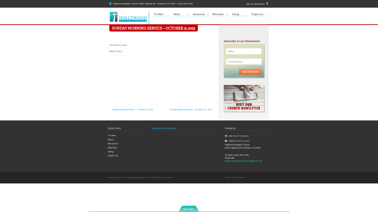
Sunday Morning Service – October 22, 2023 (192, 109)
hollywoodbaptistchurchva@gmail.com (243, 160)
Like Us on (239, 135)
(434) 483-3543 (241, 155)
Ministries (218, 14)
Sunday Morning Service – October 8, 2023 (131, 109)
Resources (199, 14)
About (176, 14)
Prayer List (257, 14)
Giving (235, 14)
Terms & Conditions (234, 177)
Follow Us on (239, 140)
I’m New (158, 14)
